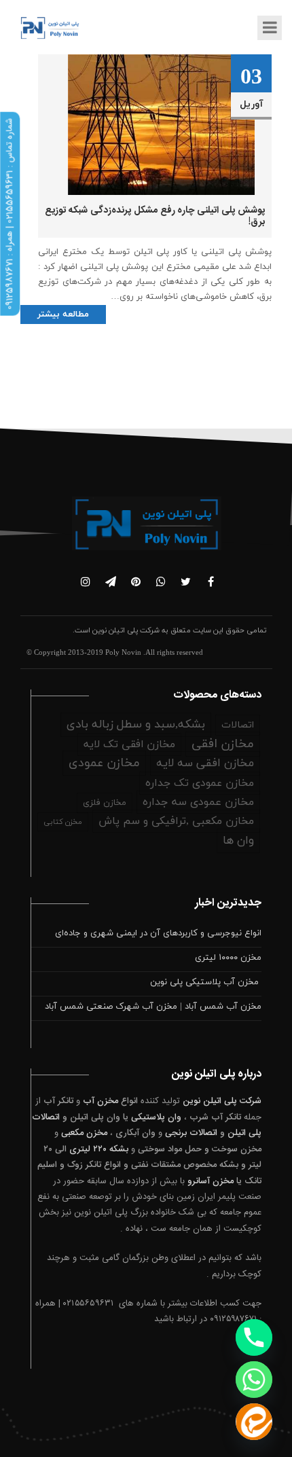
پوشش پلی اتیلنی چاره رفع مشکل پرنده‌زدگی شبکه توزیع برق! (155, 216)
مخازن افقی (222, 744)
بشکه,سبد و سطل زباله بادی (136, 725)
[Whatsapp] (254, 1379)
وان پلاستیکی (156, 1117)
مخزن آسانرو (210, 1181)
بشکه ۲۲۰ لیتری (98, 1149)
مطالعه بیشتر (63, 314)
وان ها (238, 841)
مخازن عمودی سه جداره (198, 802)
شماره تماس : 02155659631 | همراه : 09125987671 (9, 214)
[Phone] (254, 1337)
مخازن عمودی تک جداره (199, 783)
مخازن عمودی (104, 763)
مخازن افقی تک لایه (129, 744)
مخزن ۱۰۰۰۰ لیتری (228, 958)
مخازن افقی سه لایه (205, 763)
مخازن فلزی (104, 803)
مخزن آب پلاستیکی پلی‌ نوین (205, 982)
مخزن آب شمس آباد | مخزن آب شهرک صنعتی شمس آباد (153, 1007)
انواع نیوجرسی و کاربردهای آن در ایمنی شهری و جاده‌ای (158, 933)
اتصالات (237, 725)
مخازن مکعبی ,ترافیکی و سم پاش (176, 821)
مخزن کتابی (62, 821)
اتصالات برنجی (191, 1133)
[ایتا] (254, 1421)
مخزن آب (100, 1101)
